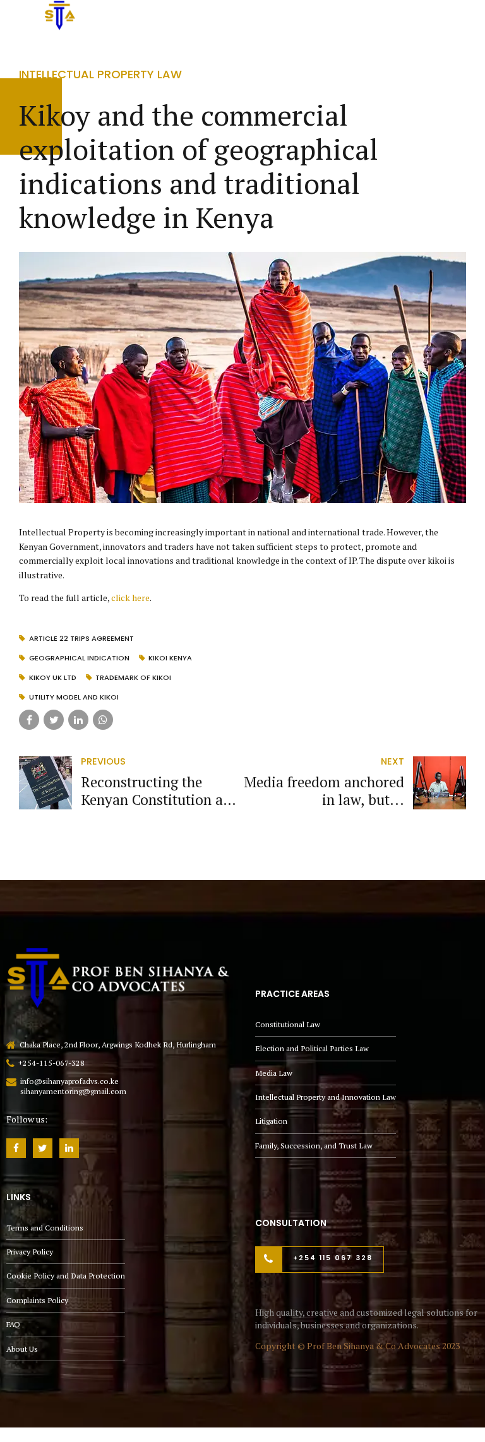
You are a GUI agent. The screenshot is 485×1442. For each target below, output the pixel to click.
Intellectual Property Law (100, 74)
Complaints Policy (37, 1300)
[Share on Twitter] (54, 720)
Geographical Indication (79, 658)
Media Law (273, 1073)
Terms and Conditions (44, 1227)
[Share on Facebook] (29, 720)
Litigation (271, 1121)
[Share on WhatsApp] (103, 720)
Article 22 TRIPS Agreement (81, 638)
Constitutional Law (287, 1024)
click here (130, 598)
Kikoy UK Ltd (52, 677)
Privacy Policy (29, 1251)
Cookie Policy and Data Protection (65, 1275)
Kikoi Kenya (170, 658)
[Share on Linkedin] (78, 720)
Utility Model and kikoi (74, 697)
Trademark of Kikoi (133, 677)
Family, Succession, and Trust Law (314, 1145)
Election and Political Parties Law (312, 1048)
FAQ (13, 1324)
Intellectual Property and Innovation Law (325, 1097)
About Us (22, 1349)
